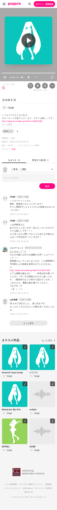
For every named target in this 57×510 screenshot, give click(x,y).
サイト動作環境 (11, 484)
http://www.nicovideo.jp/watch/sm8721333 (30, 270)
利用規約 (48, 484)
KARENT (48, 488)
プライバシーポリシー (13, 488)
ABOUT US (28, 492)
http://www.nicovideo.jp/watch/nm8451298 (22, 121)
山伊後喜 (14, 299)
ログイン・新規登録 (44, 4)
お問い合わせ (28, 488)
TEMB (12, 196)
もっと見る (28, 323)
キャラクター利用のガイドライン (31, 484)
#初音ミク (8, 131)
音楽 (14, 149)
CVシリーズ (39, 488)
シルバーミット (16, 247)
